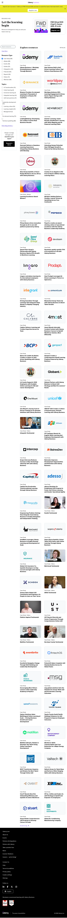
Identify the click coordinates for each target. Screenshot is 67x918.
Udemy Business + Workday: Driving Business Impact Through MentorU (29, 69)
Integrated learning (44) (10, 95)
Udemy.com (6, 831)
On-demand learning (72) (9, 116)
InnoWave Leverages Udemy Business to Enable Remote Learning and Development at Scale (29, 542)
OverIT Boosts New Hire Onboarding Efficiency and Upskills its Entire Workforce (29, 795)
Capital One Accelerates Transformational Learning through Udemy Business (28, 488)
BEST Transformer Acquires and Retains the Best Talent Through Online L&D (29, 771)
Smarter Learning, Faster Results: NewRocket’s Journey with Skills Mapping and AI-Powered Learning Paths (54, 121)
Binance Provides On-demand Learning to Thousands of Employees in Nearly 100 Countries (30, 95)
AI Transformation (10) (10, 87)
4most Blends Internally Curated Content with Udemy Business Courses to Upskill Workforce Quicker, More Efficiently (54, 330)
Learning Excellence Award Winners (29, 197)
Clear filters (5, 51)
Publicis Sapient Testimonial (29, 617)
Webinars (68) (7, 79)
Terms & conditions (8, 868)
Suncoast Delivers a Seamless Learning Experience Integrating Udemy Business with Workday (30, 148)
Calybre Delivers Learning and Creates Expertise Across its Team (30, 329)
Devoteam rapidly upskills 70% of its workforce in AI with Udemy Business (54, 251)
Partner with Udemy (8, 844)
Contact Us (6, 862)
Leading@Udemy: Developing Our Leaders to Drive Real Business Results (30, 120)
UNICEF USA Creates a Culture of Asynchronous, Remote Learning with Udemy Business (54, 410)
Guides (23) (7, 66)
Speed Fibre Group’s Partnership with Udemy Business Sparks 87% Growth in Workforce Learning (30, 252)
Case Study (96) (8, 58)
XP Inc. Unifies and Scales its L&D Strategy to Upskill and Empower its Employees (53, 795)
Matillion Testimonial (27, 642)
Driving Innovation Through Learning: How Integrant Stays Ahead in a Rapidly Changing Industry (30, 303)
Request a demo (9, 144)
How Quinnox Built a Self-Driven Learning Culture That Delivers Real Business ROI (53, 69)
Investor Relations (8, 854)
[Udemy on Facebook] (7, 886)
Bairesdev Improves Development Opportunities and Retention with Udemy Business (53, 462)
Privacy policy (7, 871)
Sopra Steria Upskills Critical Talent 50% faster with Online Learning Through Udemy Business (54, 542)
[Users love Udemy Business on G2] (12, 905)
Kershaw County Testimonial (53, 642)
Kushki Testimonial (50, 513)
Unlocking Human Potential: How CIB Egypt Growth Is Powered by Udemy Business (54, 147)
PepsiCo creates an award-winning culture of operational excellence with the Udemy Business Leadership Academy (54, 225)
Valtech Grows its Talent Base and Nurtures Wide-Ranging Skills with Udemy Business (54, 771)
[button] (2, 2)
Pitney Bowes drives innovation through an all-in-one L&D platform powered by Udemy (30, 225)
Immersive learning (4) (10, 92)
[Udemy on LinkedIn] (3, 886)
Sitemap (5, 878)
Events (7, 64)
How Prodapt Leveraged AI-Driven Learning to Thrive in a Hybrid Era (54, 278)
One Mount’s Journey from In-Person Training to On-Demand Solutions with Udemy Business (30, 410)
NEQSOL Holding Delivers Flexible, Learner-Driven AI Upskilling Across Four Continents (53, 199)
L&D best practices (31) (10, 98)
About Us (5, 834)
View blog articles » (7, 125)
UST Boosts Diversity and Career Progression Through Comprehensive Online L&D (53, 619)
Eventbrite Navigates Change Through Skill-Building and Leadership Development (30, 665)
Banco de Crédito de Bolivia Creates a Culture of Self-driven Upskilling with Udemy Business (30, 358)
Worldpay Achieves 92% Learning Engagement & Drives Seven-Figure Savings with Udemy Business (54, 95)
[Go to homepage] (14, 913)
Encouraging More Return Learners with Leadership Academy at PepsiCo (28, 689)
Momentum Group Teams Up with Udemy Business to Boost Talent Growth (54, 302)
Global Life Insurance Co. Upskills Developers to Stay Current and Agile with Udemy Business (30, 568)
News (4, 850)
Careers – (9, 857)
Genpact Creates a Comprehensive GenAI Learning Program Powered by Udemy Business (54, 358)
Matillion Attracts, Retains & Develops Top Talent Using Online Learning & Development (29, 745)
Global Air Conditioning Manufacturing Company (52, 819)
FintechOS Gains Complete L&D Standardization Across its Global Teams (54, 665)
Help (4, 865)
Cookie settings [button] (7, 875)
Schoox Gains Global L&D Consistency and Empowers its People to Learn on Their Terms (30, 594)
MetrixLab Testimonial (51, 566)
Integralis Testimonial (27, 433)
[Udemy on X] (12, 886)
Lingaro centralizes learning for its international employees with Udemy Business (30, 278)
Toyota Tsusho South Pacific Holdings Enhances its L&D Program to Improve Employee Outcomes (54, 717)
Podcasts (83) (7, 71)
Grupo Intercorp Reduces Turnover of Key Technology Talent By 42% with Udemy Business (29, 462)
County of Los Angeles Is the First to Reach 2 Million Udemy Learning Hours (54, 173)
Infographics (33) (8, 69)
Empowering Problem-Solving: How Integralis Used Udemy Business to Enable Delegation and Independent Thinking (30, 515)
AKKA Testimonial (50, 592)
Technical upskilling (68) (9, 121)
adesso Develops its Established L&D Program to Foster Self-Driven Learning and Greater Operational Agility (54, 489)
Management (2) (8, 111)
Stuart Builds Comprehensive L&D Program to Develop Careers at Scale (30, 820)
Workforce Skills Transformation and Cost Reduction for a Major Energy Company (54, 745)
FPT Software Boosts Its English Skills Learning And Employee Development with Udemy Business (53, 436)
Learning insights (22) (10, 109)
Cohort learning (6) (9, 90)
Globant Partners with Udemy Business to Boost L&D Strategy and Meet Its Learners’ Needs (54, 385)
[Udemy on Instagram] (16, 886)
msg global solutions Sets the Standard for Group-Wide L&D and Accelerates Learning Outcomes (54, 690)
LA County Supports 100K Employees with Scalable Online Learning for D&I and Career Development (29, 385)
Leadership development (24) (9, 103)
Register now (33, 10)
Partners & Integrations (9, 841)
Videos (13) (7, 77)
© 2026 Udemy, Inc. (59, 913)
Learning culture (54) (9, 106)
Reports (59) (7, 74)
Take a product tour (8, 847)
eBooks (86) (7, 61)
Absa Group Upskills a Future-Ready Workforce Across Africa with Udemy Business (30, 173)
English (9, 891)
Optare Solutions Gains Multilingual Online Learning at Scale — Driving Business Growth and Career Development (30, 717)
